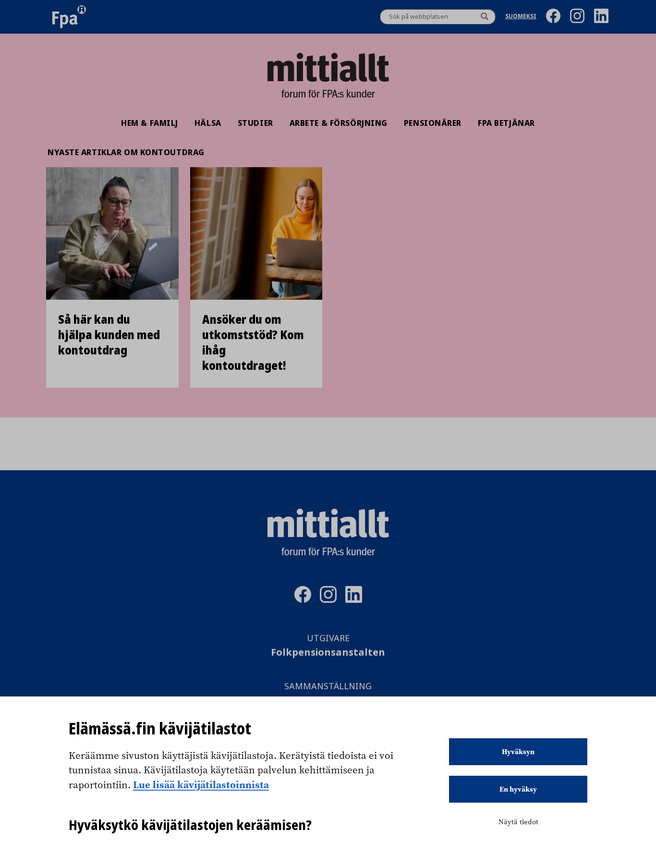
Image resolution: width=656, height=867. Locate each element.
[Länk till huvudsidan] (328, 67)
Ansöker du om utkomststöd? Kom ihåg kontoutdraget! (253, 342)
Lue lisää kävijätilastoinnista (201, 784)
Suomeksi (520, 17)
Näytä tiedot (518, 822)
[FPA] (69, 16)
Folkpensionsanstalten (328, 652)
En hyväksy (518, 789)
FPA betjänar (506, 123)
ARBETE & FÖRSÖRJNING (339, 123)
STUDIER (255, 123)
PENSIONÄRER (433, 123)
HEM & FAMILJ (149, 123)
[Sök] (484, 17)
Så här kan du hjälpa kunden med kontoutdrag (109, 335)
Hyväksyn (518, 752)
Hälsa (207, 123)
